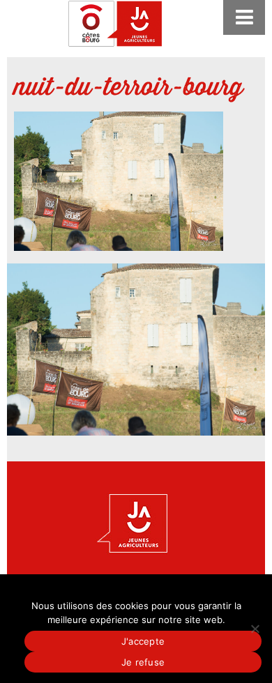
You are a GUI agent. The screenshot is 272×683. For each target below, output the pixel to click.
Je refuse (143, 662)
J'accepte (143, 641)
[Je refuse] (255, 629)
